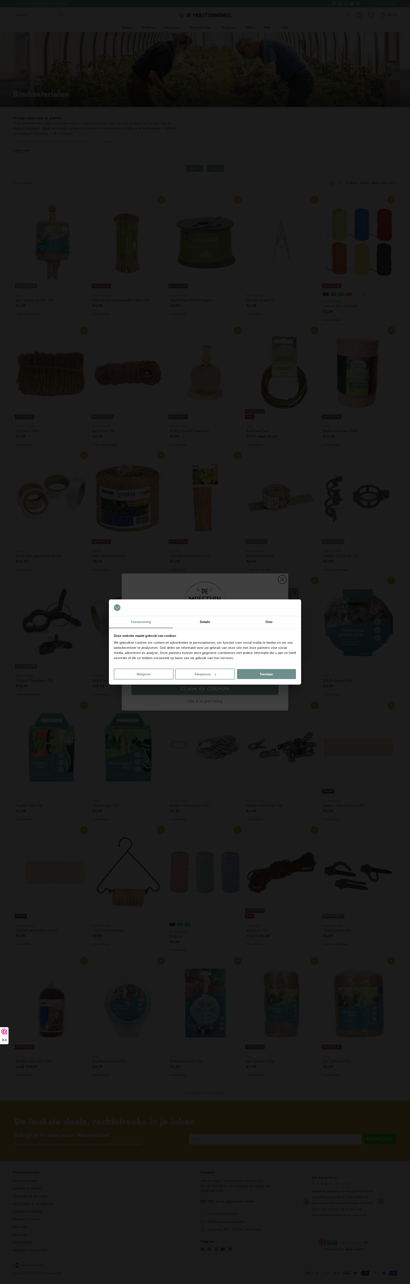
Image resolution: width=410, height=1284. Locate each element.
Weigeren (144, 674)
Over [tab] (269, 621)
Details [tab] (205, 621)
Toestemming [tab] (141, 621)
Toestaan (266, 674)
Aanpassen (202, 674)
